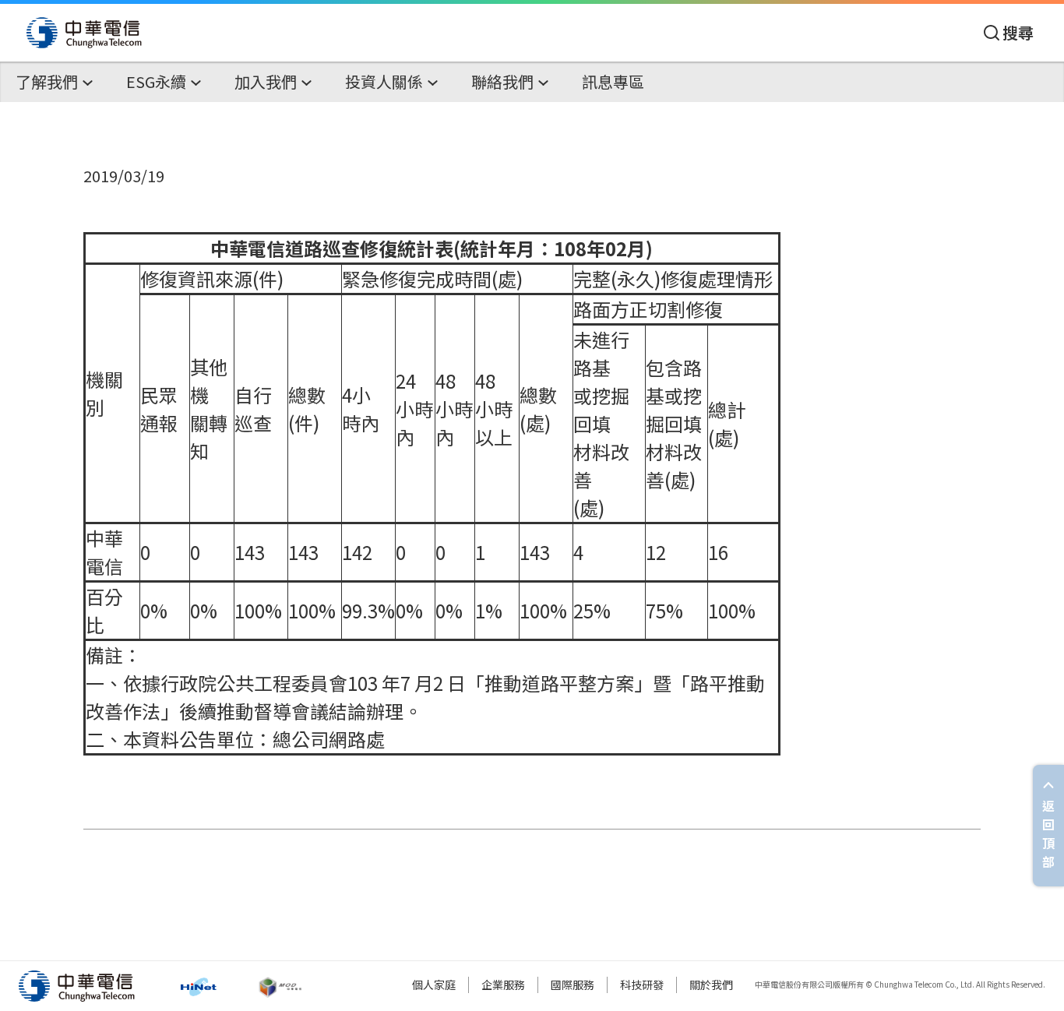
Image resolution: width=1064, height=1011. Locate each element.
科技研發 (642, 984)
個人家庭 (434, 984)
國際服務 (572, 984)
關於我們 (711, 984)
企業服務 (503, 984)
